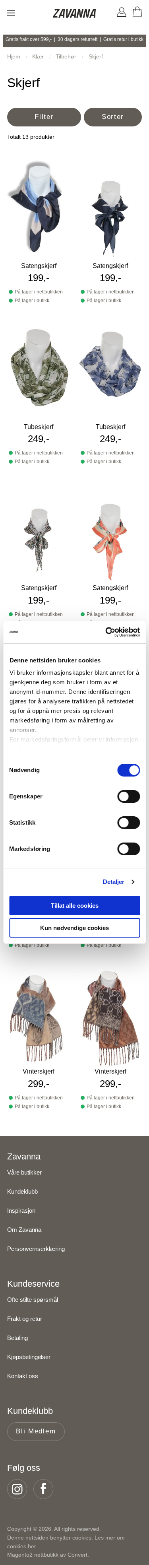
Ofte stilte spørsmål (32, 1299)
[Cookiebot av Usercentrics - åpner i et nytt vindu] (106, 632)
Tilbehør (67, 56)
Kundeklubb (22, 1191)
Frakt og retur (24, 1318)
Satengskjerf (38, 265)
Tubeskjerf (38, 426)
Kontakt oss (22, 1376)
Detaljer (114, 881)
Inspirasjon (21, 1210)
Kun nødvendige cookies (74, 927)
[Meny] (11, 13)
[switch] (128, 796)
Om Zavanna (24, 1229)
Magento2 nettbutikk (32, 1554)
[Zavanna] (75, 14)
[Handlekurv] (137, 13)
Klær (38, 56)
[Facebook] (45, 1489)
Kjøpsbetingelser (28, 1356)
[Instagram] (19, 1489)
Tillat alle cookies (75, 905)
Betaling (17, 1337)
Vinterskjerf (38, 1071)
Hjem (14, 56)
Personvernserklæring (36, 1248)
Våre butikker (24, 1172)
